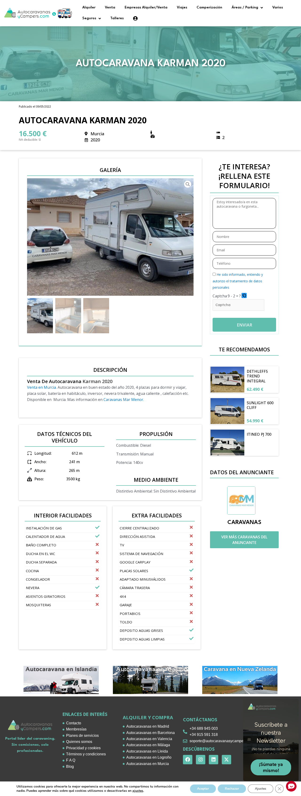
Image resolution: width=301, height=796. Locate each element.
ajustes (137, 791)
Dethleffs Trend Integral (257, 376)
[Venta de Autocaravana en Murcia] (110, 237)
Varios (277, 7)
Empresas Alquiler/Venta (146, 7)
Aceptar (203, 788)
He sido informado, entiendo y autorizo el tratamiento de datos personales (238, 281)
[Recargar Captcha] (244, 295)
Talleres (117, 18)
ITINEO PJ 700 (259, 434)
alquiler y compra (148, 717)
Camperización (209, 7)
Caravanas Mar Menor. (124, 399)
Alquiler (88, 7)
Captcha (220, 296)
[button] (244, 296)
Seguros (89, 18)
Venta (110, 7)
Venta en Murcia (41, 387)
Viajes (182, 7)
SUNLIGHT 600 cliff (260, 405)
